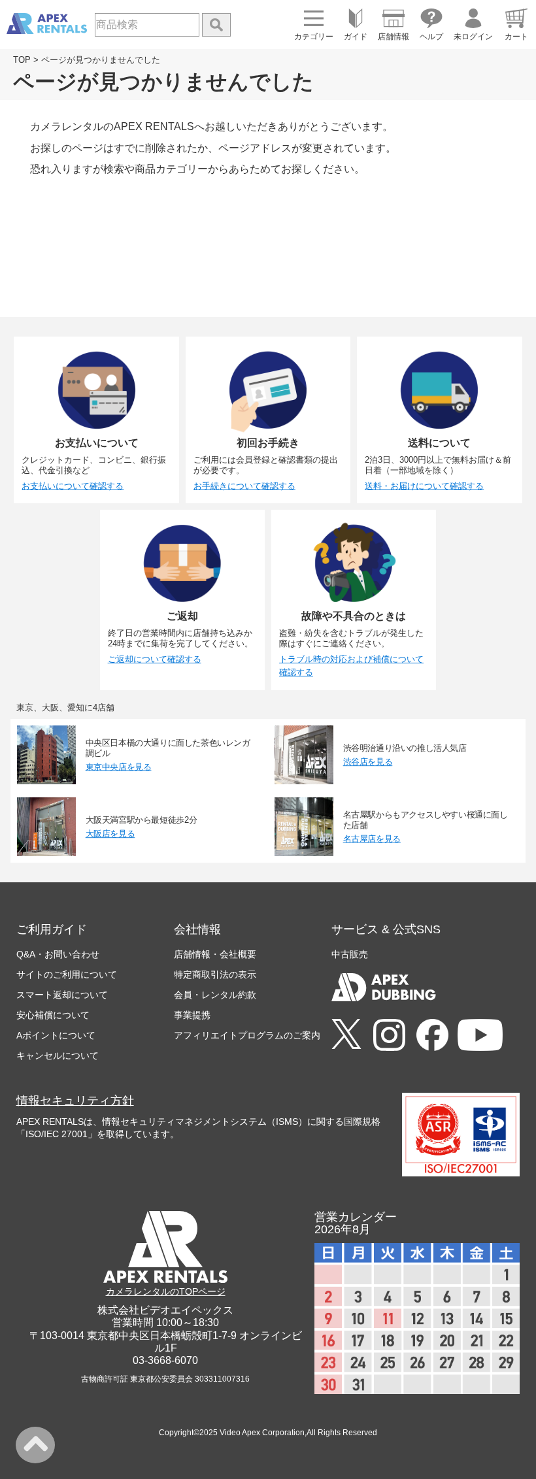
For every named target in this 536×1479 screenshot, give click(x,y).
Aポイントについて (55, 1035)
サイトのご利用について (66, 974)
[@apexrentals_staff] (389, 1036)
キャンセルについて (57, 1055)
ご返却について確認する (154, 659)
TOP (22, 60)
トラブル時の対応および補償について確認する (351, 666)
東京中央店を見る (119, 766)
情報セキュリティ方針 (75, 1100)
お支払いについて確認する (73, 486)
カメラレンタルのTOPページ (166, 1291)
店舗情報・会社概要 (215, 954)
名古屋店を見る (372, 838)
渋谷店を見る (368, 761)
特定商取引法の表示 (215, 974)
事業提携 (192, 1015)
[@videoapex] (432, 1036)
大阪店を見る (110, 833)
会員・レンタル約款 (215, 994)
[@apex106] (346, 1035)
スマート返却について (62, 994)
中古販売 (349, 954)
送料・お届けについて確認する (424, 486)
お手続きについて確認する (244, 486)
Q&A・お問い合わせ (57, 954)
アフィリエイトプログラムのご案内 (247, 1035)
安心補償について (53, 1015)
